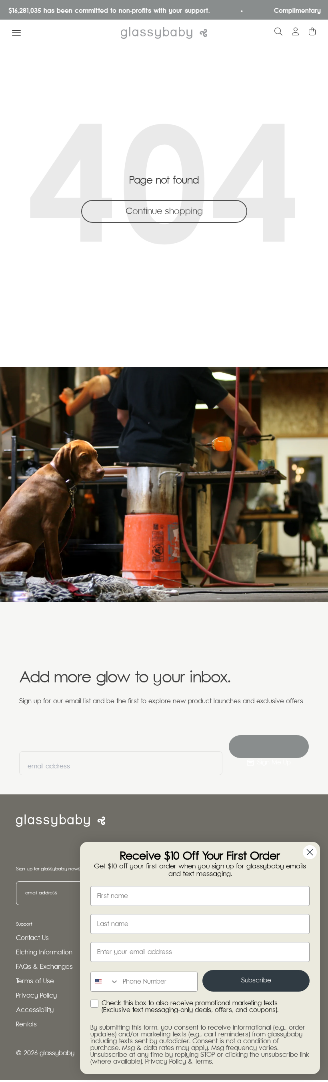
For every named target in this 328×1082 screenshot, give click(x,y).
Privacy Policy (36, 996)
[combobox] (105, 981)
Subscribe (256, 981)
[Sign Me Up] (269, 746)
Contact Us (32, 938)
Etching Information (44, 953)
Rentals (26, 1025)
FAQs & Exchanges (44, 967)
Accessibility (35, 1010)
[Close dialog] (310, 852)
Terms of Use (35, 981)
